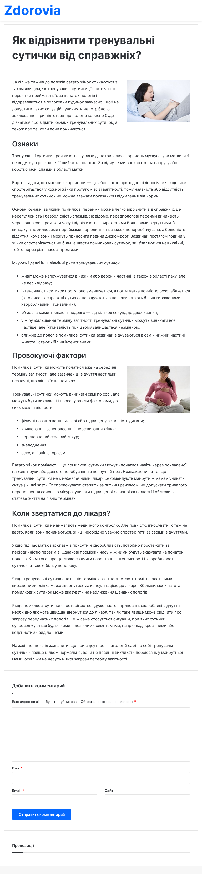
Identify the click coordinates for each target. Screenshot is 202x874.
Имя (17, 768)
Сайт (109, 790)
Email (18, 790)
